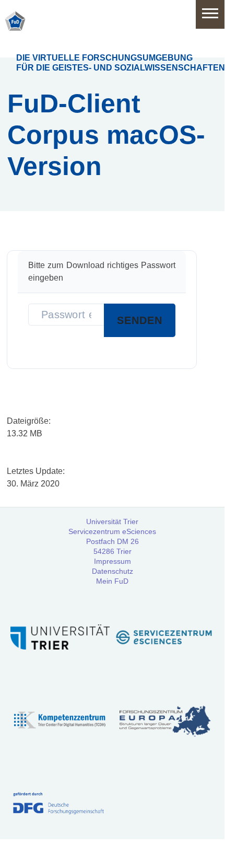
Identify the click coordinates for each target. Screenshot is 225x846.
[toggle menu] (210, 14)
